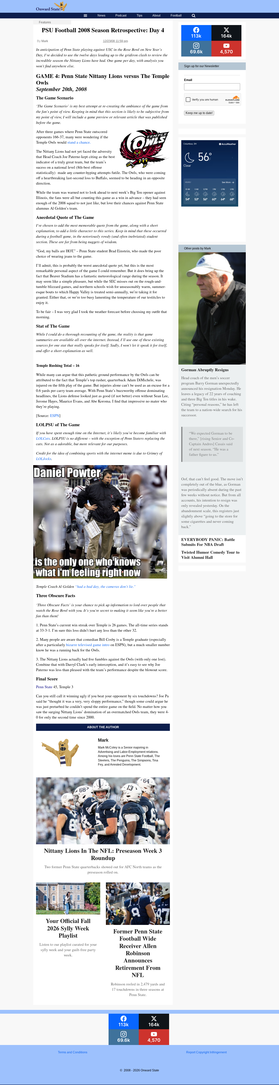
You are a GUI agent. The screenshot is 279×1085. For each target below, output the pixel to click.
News (101, 15)
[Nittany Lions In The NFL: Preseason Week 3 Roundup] (103, 842)
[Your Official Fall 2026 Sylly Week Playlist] (68, 913)
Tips (139, 15)
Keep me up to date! (199, 113)
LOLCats (43, 438)
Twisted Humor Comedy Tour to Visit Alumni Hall (210, 554)
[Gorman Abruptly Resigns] (212, 365)
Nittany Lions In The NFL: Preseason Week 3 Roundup (103, 854)
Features (45, 22)
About (156, 15)
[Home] (51, 10)
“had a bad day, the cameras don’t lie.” (105, 586)
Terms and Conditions (72, 1052)
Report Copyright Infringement (206, 1052)
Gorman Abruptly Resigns (205, 369)
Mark (44, 41)
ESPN (54, 415)
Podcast (120, 15)
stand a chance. (79, 142)
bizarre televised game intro (87, 644)
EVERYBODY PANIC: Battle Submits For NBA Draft (208, 541)
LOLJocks (43, 458)
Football (176, 15)
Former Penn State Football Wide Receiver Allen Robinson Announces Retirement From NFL (137, 953)
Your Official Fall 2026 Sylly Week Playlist (68, 928)
